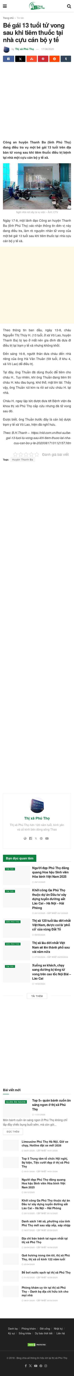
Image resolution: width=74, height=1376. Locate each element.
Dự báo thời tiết (43, 1333)
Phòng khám (29, 1328)
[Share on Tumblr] (66, 59)
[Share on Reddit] (54, 59)
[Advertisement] (37, 103)
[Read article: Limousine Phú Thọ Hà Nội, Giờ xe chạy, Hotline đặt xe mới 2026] (11, 1145)
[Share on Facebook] (8, 59)
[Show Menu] (5, 6)
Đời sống (45, 1328)
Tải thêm (37, 996)
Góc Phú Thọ (12, 922)
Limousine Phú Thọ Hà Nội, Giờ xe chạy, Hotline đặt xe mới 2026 (45, 1143)
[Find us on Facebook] (26, 1366)
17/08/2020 (47, 49)
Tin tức (20, 17)
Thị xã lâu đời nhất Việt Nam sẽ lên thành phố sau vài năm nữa (51, 947)
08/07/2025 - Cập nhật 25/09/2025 (40, 1230)
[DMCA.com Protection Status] (37, 1344)
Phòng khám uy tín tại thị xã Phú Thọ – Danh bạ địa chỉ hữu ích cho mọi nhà (45, 1291)
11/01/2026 (39, 1114)
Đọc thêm (15, 1131)
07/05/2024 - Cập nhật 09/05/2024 (51, 957)
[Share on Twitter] (20, 59)
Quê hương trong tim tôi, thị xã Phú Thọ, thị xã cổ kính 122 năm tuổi (46, 1257)
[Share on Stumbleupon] (31, 59)
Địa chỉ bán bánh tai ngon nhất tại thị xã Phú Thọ (45, 1240)
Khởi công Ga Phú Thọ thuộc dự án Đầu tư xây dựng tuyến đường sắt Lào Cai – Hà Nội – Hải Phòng (49, 899)
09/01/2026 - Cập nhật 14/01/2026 (40, 1150)
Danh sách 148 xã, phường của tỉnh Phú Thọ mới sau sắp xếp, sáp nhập (46, 1223)
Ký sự (11, 1333)
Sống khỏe (25, 1333)
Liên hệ (60, 1333)
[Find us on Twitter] (30, 1366)
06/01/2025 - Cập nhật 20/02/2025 (40, 1300)
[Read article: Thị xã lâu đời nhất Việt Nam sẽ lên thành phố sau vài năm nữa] (16, 950)
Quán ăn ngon (16, 1101)
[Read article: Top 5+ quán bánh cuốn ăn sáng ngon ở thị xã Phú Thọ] (16, 1108)
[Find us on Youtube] (35, 1366)
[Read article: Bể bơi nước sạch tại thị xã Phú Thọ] (11, 1276)
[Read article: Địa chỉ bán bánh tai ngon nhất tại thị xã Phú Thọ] (11, 1242)
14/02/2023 (39, 983)
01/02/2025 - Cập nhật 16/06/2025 (40, 1277)
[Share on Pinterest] (43, 59)
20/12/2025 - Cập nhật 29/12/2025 (51, 913)
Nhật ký (58, 1328)
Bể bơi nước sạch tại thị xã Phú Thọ (46, 1272)
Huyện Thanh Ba (22, 459)
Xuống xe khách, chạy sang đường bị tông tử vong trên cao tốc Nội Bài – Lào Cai (51, 972)
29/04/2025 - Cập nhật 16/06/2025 (40, 1247)
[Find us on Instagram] (45, 1366)
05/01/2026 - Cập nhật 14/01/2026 (40, 1171)
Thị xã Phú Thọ (24, 49)
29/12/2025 (39, 882)
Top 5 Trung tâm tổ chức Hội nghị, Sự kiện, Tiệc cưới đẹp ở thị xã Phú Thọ (45, 1162)
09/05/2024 (39, 934)
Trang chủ (8, 17)
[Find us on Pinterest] (40, 1366)
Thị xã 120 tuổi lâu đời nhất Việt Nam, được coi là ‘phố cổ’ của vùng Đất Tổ (51, 925)
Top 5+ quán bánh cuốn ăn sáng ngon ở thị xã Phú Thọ (51, 1104)
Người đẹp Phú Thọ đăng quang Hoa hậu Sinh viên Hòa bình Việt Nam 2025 (50, 872)
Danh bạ (13, 1328)
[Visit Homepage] (37, 6)
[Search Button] (69, 6)
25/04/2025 (29, 1264)
